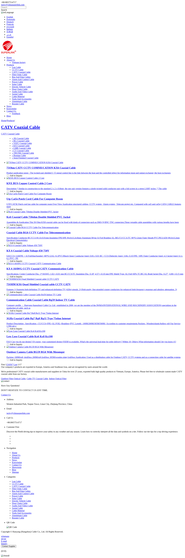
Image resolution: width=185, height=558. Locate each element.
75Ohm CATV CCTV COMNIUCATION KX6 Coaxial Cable (41, 167)
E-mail (4, 541)
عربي (9, 34)
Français (10, 24)
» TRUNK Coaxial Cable (23, 153)
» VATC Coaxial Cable (22, 143)
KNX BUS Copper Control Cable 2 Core (29, 183)
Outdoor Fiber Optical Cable (13, 378)
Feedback (16, 113)
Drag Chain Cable (19, 89)
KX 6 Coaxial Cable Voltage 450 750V (28, 250)
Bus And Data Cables (21, 77)
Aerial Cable (17, 94)
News (9, 106)
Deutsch (10, 22)
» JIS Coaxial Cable (20, 138)
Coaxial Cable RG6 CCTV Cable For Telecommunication (39, 232)
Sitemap (15, 472)
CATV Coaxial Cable (21, 72)
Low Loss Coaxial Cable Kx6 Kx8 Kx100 (30, 336)
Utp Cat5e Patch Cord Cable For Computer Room (35, 198)
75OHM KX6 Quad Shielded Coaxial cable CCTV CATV (39, 284)
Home (9, 57)
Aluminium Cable (19, 101)
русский (10, 27)
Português (11, 19)
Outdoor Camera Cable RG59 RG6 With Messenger (36, 352)
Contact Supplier (8, 546)
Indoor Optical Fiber (57, 378)
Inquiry (4, 543)
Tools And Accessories (21, 99)
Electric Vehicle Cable (21, 87)
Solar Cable (17, 84)
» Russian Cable (19, 155)
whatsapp (5, 536)
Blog (9, 116)
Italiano (10, 29)
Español (10, 37)
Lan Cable (16, 67)
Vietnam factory (19, 62)
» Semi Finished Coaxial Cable (25, 158)
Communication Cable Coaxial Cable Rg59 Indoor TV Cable (41, 299)
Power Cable (17, 82)
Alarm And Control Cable (23, 79)
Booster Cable (18, 104)
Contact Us (11, 111)
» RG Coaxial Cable (20, 141)
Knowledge (12, 109)
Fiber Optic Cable (19, 74)
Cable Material (18, 96)
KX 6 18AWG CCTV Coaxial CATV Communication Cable (40, 268)
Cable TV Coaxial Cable (37, 378)
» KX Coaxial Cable (21, 146)
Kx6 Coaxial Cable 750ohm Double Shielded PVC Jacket (38, 217)
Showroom (16, 467)
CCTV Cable (17, 70)
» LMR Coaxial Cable (21, 148)
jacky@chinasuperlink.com (12, 5)
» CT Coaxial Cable (20, 150)
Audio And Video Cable (22, 91)
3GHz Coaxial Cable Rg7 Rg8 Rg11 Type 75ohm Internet (39, 318)
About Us (11, 60)
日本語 (10, 32)
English (10, 17)
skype (3, 539)
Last (15, 364)
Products (10, 65)
